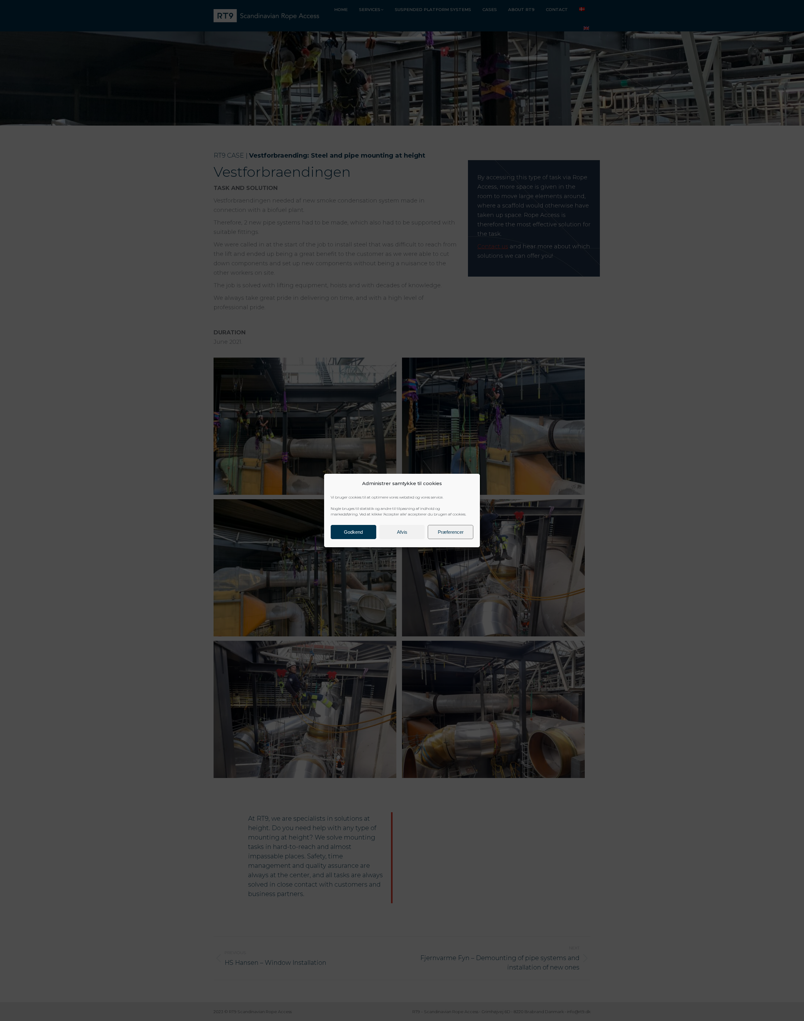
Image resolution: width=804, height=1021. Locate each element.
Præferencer (451, 532)
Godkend (353, 532)
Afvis (402, 532)
